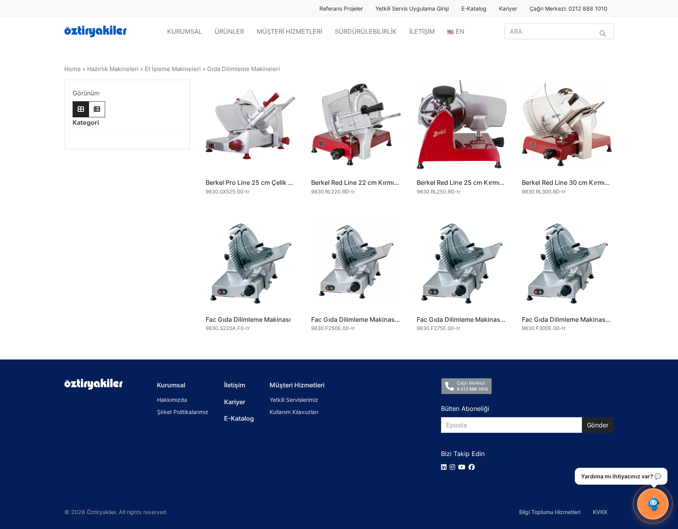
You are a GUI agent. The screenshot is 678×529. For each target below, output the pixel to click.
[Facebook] (473, 467)
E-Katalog (474, 8)
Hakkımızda (172, 399)
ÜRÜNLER (229, 31)
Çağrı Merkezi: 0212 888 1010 (568, 8)
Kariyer (508, 8)
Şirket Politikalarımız (182, 412)
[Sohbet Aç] (653, 504)
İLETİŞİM (422, 31)
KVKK (600, 512)
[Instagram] (454, 467)
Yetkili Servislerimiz (294, 399)
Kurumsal (171, 385)
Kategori (86, 122)
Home (72, 69)
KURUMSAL (184, 31)
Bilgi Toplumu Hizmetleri (549, 512)
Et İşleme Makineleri (173, 69)
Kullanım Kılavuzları (294, 412)
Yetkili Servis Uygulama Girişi (412, 8)
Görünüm (86, 93)
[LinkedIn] (445, 467)
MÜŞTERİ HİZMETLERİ (289, 31)
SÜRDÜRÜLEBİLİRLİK (366, 31)
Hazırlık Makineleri (113, 69)
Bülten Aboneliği (465, 408)
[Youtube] (463, 467)
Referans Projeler (341, 8)
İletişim (234, 385)
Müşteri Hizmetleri (297, 385)
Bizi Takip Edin (463, 454)
